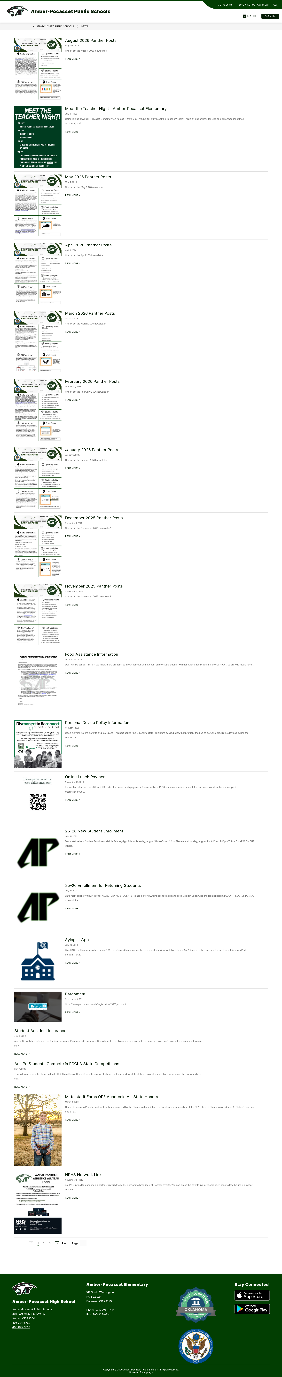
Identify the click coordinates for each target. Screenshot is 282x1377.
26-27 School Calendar (254, 4)
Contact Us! (225, 4)
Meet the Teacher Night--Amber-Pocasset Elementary (116, 108)
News (84, 26)
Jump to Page (69, 1243)
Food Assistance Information (91, 654)
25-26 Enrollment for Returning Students (103, 885)
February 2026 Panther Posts (92, 381)
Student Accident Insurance (40, 1030)
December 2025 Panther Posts (94, 517)
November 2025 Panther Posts (94, 586)
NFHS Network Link (83, 1174)
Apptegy (148, 1372)
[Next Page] (57, 1243)
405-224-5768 (21, 1322)
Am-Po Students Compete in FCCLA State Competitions (66, 1063)
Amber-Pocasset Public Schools (53, 26)
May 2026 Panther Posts (88, 176)
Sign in (270, 16)
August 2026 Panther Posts (91, 40)
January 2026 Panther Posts (91, 449)
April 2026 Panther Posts (88, 245)
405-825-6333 (21, 1327)
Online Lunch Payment (86, 776)
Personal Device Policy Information (97, 722)
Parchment (75, 994)
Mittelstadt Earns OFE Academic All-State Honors (111, 1096)
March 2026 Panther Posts (90, 313)
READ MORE (72, 59)
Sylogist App (77, 939)
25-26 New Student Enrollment (94, 831)
